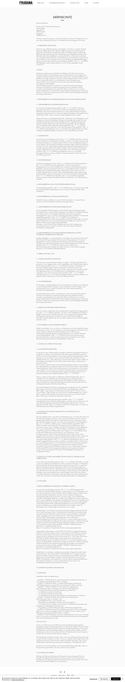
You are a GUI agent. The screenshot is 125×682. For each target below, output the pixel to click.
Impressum (54, 675)
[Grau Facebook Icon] (64, 672)
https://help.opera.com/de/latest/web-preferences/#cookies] (54, 396)
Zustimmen (116, 679)
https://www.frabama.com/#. (57, 404)
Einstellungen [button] (93, 679)
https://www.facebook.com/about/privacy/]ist (55, 510)
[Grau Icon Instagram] (60, 672)
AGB (68, 675)
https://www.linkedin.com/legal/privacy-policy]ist (55, 552)
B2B (72, 675)
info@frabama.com (41, 35)
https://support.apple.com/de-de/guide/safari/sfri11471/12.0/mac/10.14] (63, 391)
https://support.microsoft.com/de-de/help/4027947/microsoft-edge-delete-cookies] (60, 389)
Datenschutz (62, 675)
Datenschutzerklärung (18, 680)
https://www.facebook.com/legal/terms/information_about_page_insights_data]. (59, 528)
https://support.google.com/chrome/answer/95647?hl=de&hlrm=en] (61, 392)
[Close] (123, 679)
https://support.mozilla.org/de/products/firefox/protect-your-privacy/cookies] (58, 394)
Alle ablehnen (104, 679)
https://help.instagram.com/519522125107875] (56, 531)
